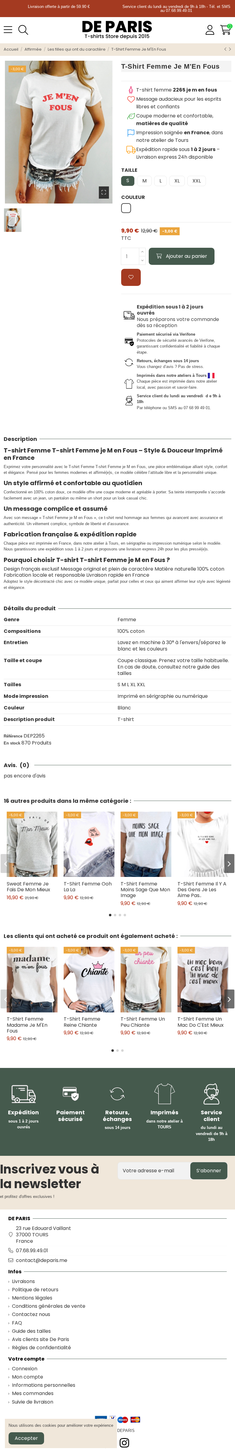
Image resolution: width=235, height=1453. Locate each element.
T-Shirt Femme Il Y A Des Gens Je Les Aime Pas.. (201, 889)
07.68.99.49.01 (32, 1250)
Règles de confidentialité (41, 1348)
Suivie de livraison (32, 1402)
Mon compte (27, 1377)
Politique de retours (35, 1290)
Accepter (26, 1438)
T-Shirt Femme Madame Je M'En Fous (27, 1024)
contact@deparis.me (41, 1260)
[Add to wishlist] (131, 277)
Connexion (24, 1369)
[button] (110, 915)
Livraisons (23, 1281)
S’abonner (208, 1170)
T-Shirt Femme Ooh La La (88, 886)
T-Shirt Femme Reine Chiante (82, 1021)
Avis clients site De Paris (40, 1339)
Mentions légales (32, 1298)
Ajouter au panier (186, 256)
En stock (12, 743)
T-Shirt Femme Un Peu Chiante (143, 1021)
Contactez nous (31, 1314)
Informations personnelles (43, 1385)
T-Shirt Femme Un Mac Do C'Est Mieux (200, 1021)
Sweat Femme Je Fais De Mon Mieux (28, 886)
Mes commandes (33, 1393)
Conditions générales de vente (48, 1306)
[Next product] (229, 49)
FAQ (17, 1323)
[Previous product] (226, 49)
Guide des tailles (31, 1331)
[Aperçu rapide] (37, 874)
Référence (13, 736)
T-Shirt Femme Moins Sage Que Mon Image (145, 889)
